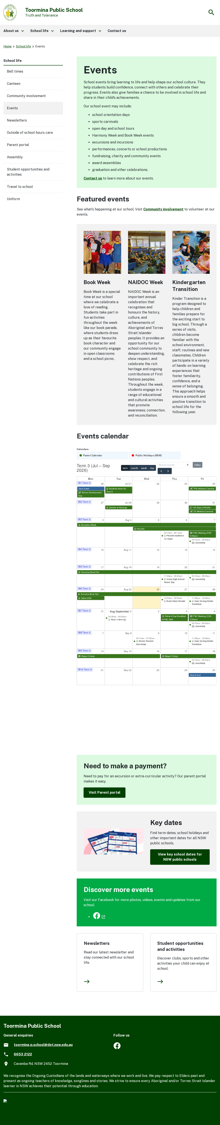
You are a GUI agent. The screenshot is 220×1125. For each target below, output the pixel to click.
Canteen (13, 84)
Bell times (15, 71)
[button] (13, 31)
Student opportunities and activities (180, 946)
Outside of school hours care (30, 133)
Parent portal (18, 145)
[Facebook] (117, 1048)
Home (7, 46)
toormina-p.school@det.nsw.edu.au (43, 1045)
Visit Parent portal (104, 792)
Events (12, 108)
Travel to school (20, 187)
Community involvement (163, 209)
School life (23, 46)
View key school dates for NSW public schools (180, 857)
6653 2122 (23, 1054)
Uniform (13, 199)
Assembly (15, 157)
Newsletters (97, 943)
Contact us (93, 178)
